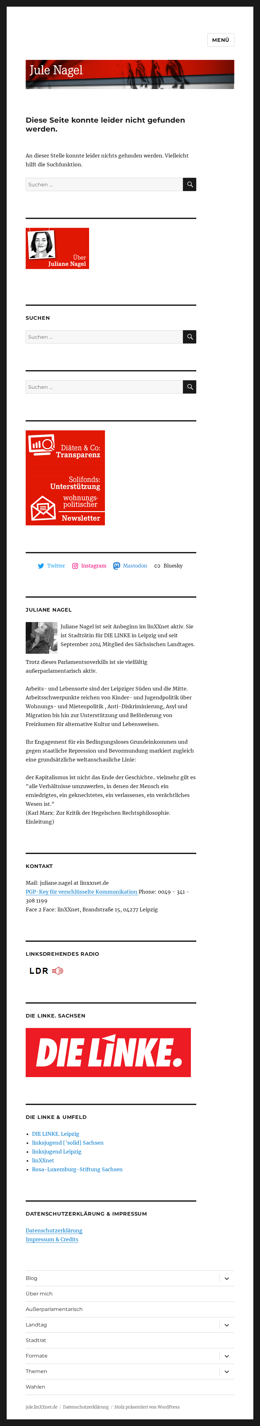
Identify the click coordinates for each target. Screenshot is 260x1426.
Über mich (39, 1294)
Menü (221, 40)
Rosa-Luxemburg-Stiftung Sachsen (77, 1169)
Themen (36, 1371)
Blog (31, 1278)
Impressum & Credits (52, 1239)
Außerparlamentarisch (54, 1309)
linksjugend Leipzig (56, 1151)
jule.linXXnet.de (41, 1407)
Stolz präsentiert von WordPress (147, 1407)
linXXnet (43, 1160)
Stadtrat (36, 1340)
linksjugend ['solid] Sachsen (68, 1143)
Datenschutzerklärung (54, 1230)
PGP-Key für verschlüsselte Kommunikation (82, 892)
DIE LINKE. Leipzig (55, 1134)
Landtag (36, 1325)
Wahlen (35, 1387)
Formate (37, 1356)
